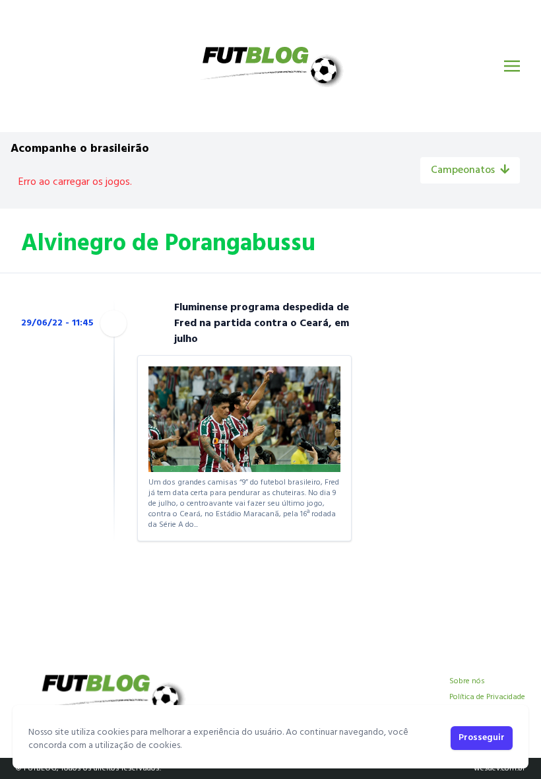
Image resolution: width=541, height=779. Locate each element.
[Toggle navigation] (512, 66)
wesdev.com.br (499, 768)
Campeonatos (463, 170)
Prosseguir (482, 737)
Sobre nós (467, 681)
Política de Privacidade (487, 697)
